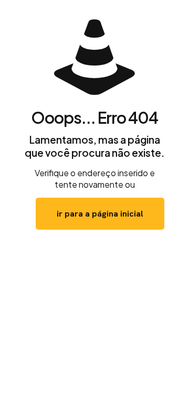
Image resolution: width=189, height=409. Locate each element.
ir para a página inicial (100, 213)
